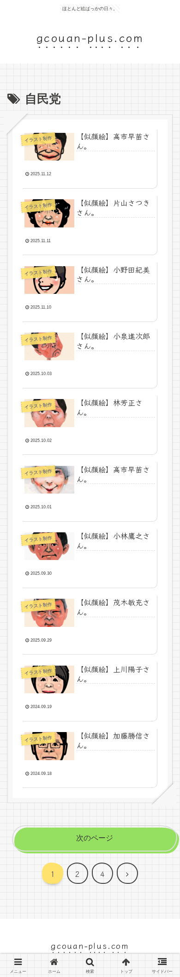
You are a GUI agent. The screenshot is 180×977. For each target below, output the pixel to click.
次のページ (94, 838)
